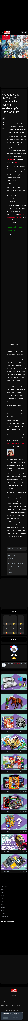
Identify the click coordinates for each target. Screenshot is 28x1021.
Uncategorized (4, 916)
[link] (3, 128)
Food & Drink (4, 886)
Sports (2, 910)
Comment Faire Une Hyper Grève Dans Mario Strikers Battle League (12, 847)
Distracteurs (10, 159)
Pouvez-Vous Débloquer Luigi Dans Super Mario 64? (13, 768)
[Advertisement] (14, 15)
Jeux (2, 91)
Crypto (2, 883)
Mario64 (17, 162)
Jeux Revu (3, 901)
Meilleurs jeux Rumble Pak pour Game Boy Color (13, 867)
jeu (25, 459)
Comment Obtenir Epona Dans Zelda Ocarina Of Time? (12, 708)
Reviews (3, 907)
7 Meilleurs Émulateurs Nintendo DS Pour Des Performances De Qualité (13, 688)
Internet (3, 895)
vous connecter (16, 663)
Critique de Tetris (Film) (21, 562)
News (2, 904)
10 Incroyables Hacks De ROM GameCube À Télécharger (13, 788)
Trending (3, 913)
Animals (3, 877)
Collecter (3, 880)
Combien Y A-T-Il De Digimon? (10, 828)
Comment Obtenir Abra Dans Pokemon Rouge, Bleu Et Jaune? (12, 728)
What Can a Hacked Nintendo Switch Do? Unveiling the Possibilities (11, 564)
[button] (2, 32)
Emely (14, 655)
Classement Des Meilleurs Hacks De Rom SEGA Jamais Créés (13, 808)
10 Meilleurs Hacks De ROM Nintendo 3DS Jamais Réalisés (13, 748)
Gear (2, 889)
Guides (2, 892)
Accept (5, 1017)
